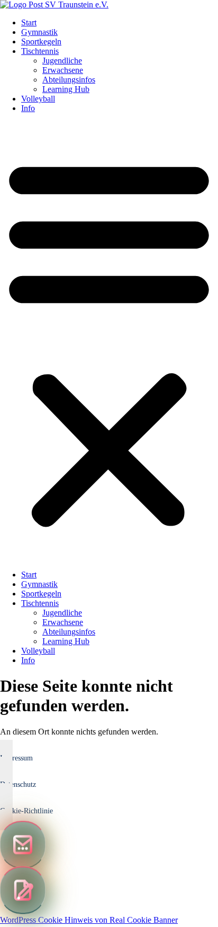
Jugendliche (62, 60)
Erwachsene (62, 70)
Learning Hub (65, 89)
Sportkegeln (41, 41)
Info (28, 108)
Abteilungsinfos (68, 79)
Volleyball (38, 98)
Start (29, 22)
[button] (109, 342)
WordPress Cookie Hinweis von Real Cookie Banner (89, 919)
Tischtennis (40, 51)
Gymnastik (39, 31)
